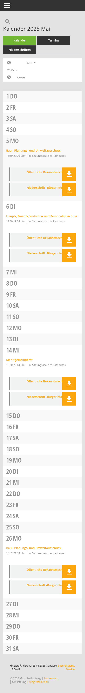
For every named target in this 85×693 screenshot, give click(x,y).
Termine (53, 40)
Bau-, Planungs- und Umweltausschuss (33, 150)
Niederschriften (20, 50)
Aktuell (21, 77)
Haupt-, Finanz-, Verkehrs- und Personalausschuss (41, 216)
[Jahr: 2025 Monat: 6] (9, 77)
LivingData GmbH (38, 682)
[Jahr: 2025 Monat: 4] (9, 62)
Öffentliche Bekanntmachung (47, 172)
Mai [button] (30, 63)
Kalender (19, 40)
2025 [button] (11, 70)
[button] (69, 174)
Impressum (51, 678)
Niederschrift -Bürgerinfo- (45, 188)
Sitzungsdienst (66, 667)
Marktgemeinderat (19, 360)
